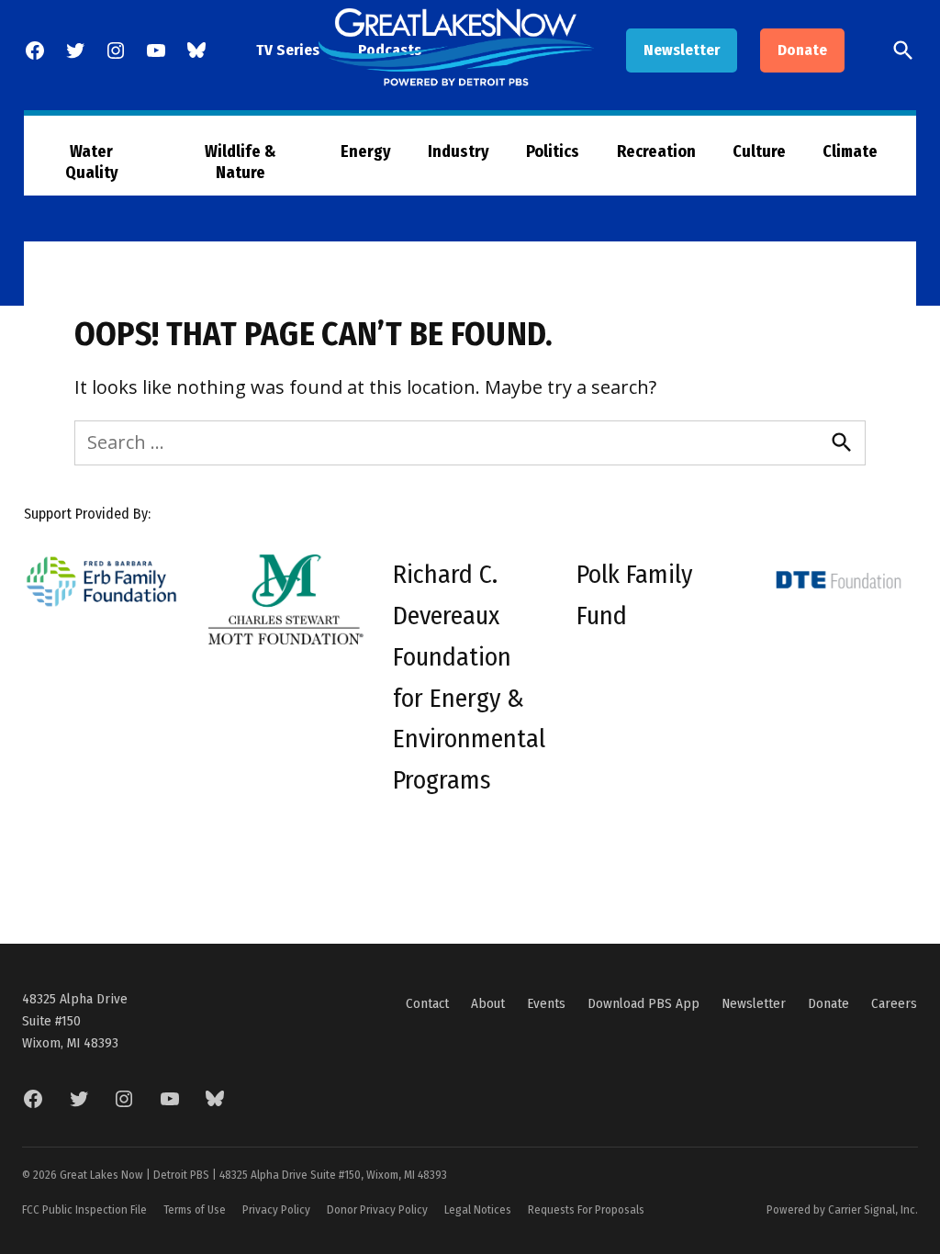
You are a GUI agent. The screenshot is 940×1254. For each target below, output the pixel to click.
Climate (850, 151)
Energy (366, 151)
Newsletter (681, 50)
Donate (802, 50)
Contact (427, 1003)
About (488, 1003)
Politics (552, 151)
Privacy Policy (276, 1209)
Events (546, 1003)
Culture (759, 151)
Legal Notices (477, 1209)
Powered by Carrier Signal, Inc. (842, 1209)
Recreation (656, 151)
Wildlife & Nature (240, 162)
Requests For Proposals (586, 1209)
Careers (894, 1003)
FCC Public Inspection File (84, 1209)
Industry (458, 151)
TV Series (287, 50)
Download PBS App (643, 1003)
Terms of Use (194, 1209)
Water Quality (91, 162)
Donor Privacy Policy (377, 1209)
